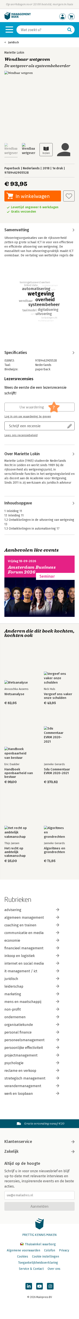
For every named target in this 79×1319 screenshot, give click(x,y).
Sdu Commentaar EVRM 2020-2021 (57, 771)
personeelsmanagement (24, 1040)
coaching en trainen (20, 925)
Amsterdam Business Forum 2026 (32, 570)
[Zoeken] (69, 29)
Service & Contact (31, 1269)
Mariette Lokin (14, 52)
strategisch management (24, 1078)
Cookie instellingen (45, 1256)
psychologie (13, 1063)
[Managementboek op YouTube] (39, 1286)
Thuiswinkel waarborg (40, 1244)
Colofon (49, 1250)
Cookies (22, 1256)
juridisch (11, 979)
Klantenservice (18, 1141)
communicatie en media (24, 933)
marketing (12, 994)
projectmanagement (21, 1055)
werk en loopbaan (18, 1094)
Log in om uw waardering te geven (27, 416)
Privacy (64, 1250)
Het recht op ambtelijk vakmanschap (15, 852)
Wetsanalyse (14, 694)
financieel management (23, 948)
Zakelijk (11, 1151)
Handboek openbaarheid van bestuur (18, 773)
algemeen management (24, 917)
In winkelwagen (33, 196)
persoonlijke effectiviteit (23, 1048)
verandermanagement (22, 1086)
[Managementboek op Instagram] (50, 1286)
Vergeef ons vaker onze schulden (58, 696)
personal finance (18, 1032)
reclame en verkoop (20, 1071)
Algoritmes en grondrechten (54, 850)
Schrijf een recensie (25, 426)
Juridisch (13, 42)
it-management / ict (20, 971)
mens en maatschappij (22, 1002)
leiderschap (13, 986)
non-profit (12, 1009)
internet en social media (24, 963)
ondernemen (15, 1017)
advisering (12, 910)
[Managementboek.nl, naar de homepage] (17, 19)
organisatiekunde (18, 1025)
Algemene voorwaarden (23, 1250)
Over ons (54, 1269)
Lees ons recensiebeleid (21, 435)
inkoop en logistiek (19, 956)
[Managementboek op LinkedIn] (28, 1286)
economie (12, 940)
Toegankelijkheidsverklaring (38, 1263)
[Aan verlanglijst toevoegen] (69, 196)
